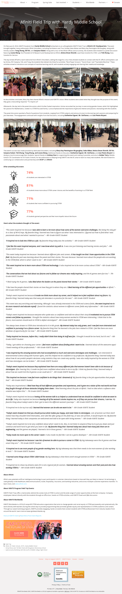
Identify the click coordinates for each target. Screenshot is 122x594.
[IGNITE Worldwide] (9, 2)
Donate (74, 559)
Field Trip (8, 544)
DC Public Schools (15, 546)
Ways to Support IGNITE (52, 559)
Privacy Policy (56, 585)
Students (76, 2)
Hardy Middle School (31, 546)
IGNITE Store (66, 559)
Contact (81, 559)
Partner (41, 559)
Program (35, 2)
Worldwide (90, 2)
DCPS (22, 546)
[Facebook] (58, 563)
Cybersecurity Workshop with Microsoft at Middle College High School (26, 550)
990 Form (66, 591)
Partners (102, 2)
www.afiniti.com (21, 484)
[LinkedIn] (54, 563)
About (22, 2)
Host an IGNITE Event (11, 516)
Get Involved (61, 2)
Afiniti (7, 546)
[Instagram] (62, 563)
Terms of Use (66, 585)
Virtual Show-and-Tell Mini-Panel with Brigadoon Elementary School (26, 548)
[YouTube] (66, 563)
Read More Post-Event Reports (30, 516)
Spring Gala (47, 2)
